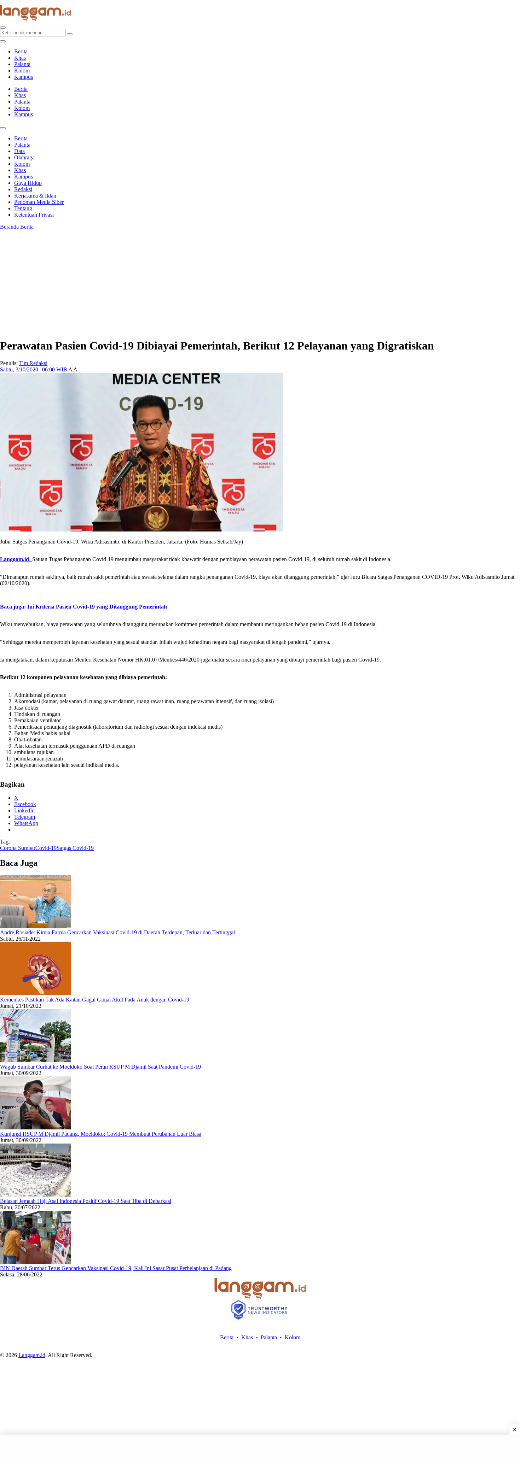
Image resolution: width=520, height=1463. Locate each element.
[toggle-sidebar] (3, 41)
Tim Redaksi (33, 363)
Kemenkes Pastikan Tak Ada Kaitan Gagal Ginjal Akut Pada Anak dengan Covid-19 (94, 1000)
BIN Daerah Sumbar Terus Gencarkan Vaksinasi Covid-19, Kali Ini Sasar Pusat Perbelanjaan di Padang (116, 1268)
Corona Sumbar (17, 848)
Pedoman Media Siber (39, 202)
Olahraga (24, 157)
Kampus (23, 77)
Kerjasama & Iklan (35, 196)
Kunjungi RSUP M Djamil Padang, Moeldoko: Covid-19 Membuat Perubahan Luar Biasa (100, 1134)
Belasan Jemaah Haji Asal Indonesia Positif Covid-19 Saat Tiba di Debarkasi (85, 1201)
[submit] (70, 34)
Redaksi (23, 189)
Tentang (23, 208)
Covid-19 (46, 848)
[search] (3, 28)
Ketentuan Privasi (34, 215)
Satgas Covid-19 (75, 848)
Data (19, 151)
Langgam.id (31, 1355)
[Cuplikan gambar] (35, 926)
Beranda (9, 227)
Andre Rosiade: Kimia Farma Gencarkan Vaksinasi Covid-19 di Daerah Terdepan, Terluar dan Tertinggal (117, 932)
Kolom (22, 70)
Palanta (22, 64)
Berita (21, 51)
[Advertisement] (260, 1448)
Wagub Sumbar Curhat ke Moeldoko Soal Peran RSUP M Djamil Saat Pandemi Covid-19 (100, 1067)
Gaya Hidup (28, 183)
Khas (20, 58)
